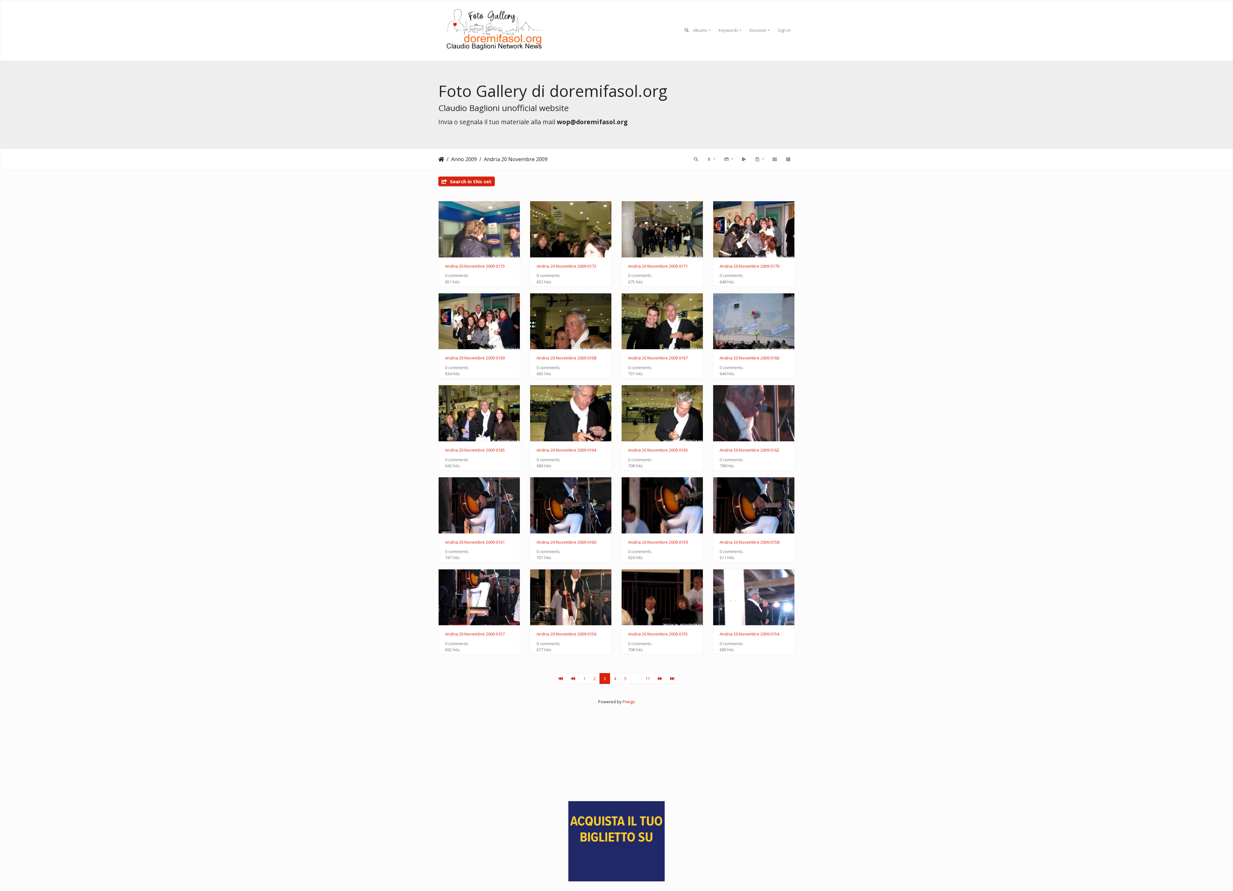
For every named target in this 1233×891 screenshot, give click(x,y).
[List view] (788, 159)
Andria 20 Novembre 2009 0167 (658, 358)
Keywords (728, 30)
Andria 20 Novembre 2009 (515, 159)
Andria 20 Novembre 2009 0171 (658, 266)
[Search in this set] (696, 159)
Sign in (784, 30)
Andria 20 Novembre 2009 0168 (566, 358)
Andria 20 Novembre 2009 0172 (566, 266)
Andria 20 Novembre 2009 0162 (749, 450)
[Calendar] (759, 159)
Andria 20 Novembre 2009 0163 (658, 450)
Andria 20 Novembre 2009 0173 (475, 266)
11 (647, 678)
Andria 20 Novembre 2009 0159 (658, 542)
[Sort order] (711, 159)
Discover (757, 30)
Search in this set (470, 181)
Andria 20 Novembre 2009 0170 (749, 266)
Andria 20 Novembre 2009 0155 (658, 634)
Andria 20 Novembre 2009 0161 (475, 542)
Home (441, 159)
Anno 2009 (464, 159)
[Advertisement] (616, 750)
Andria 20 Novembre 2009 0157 (475, 634)
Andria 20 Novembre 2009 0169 (475, 358)
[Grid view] (774, 159)
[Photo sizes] (728, 159)
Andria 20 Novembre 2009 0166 (749, 358)
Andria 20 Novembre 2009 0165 (475, 450)
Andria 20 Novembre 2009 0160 (566, 542)
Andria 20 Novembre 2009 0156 (566, 634)
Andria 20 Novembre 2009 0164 (566, 450)
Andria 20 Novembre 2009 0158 (749, 542)
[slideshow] (743, 159)
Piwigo (629, 702)
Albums (700, 30)
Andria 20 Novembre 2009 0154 (749, 634)
